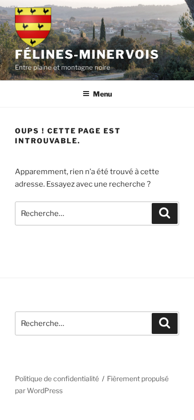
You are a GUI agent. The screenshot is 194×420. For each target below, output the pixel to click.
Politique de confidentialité (57, 378)
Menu (102, 94)
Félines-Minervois (87, 54)
